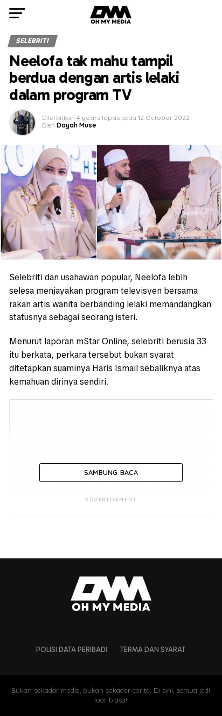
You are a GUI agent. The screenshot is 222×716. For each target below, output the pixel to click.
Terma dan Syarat (152, 650)
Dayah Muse (76, 125)
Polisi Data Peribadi (71, 650)
